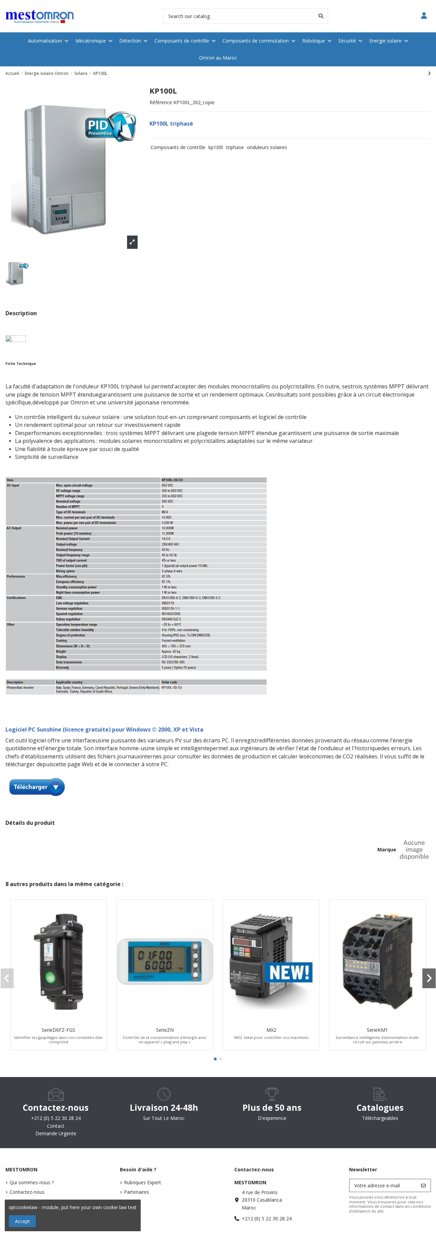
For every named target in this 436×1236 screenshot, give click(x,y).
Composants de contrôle (178, 147)
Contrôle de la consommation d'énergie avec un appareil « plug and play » (165, 1039)
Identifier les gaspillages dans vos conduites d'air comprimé (58, 1039)
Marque (386, 849)
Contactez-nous (27, 1192)
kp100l (215, 147)
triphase (235, 147)
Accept (22, 1221)
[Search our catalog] (321, 16)
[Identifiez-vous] (424, 16)
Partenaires (136, 1192)
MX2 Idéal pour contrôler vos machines (271, 1037)
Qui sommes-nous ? (32, 1182)
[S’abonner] (423, 1185)
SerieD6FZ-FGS (58, 1030)
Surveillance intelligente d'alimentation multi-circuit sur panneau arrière (378, 1039)
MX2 (271, 1030)
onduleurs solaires (267, 147)
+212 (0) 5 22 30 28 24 (267, 1218)
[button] (215, 1059)
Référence (161, 102)
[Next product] (429, 73)
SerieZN (165, 1030)
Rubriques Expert (142, 1182)
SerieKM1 (377, 1030)
